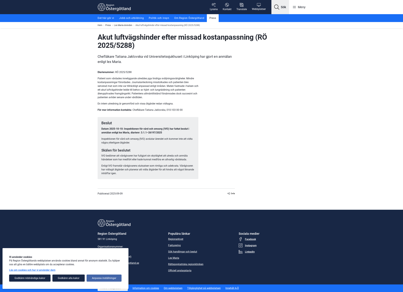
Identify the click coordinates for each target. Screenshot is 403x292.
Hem (100, 25)
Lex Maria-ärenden (123, 25)
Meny (301, 7)
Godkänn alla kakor (68, 278)
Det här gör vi (106, 18)
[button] (280, 7)
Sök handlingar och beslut (182, 251)
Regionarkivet (175, 239)
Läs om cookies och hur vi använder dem (32, 270)
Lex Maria (173, 257)
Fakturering (174, 245)
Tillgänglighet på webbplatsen (204, 288)
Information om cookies (146, 288)
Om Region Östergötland (189, 18)
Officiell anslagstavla (179, 270)
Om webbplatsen (173, 288)
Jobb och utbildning (131, 18)
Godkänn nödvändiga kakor (29, 278)
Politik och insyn (159, 18)
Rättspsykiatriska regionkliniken (185, 264)
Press (212, 18)
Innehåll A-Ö (232, 288)
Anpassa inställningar (104, 278)
